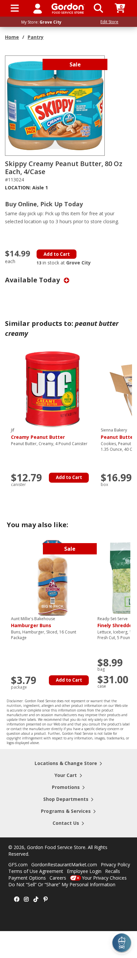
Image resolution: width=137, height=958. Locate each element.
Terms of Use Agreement (35, 871)
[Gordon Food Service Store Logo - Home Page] (68, 8)
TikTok (36, 899)
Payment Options (27, 878)
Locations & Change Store (66, 763)
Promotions (66, 787)
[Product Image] (55, 105)
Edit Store (109, 22)
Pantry (36, 37)
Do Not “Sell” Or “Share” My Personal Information (61, 884)
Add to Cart (57, 254)
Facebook (16, 899)
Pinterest (45, 899)
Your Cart (66, 775)
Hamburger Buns (33, 622)
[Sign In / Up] (38, 8)
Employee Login (84, 871)
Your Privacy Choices (104, 878)
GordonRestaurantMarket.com (64, 864)
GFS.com (18, 864)
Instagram (26, 899)
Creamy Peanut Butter (38, 434)
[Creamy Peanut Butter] (52, 389)
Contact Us (66, 823)
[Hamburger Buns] (52, 577)
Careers (58, 878)
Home (12, 37)
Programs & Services (66, 811)
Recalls (112, 871)
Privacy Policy (115, 864)
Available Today (33, 279)
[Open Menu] (15, 8)
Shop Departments (65, 799)
